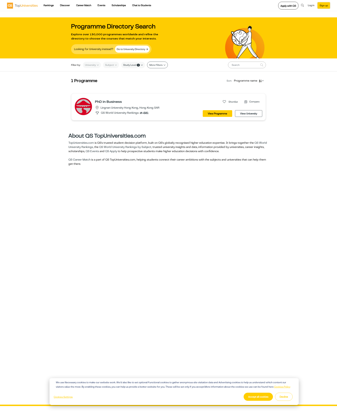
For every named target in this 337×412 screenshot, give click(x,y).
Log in (311, 5)
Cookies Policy (282, 386)
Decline (284, 396)
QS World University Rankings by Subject (125, 147)
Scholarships (119, 5)
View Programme (217, 113)
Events (101, 5)
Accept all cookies (258, 396)
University (90, 65)
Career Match (83, 5)
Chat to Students (141, 5)
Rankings (49, 5)
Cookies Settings (63, 396)
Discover (65, 5)
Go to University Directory (131, 49)
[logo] (22, 5)
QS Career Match (79, 159)
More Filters (156, 65)
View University (248, 113)
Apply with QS (288, 5)
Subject (109, 65)
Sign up (324, 5)
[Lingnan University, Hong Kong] (83, 106)
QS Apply (111, 151)
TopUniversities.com (81, 143)
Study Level (131, 65)
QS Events (92, 151)
